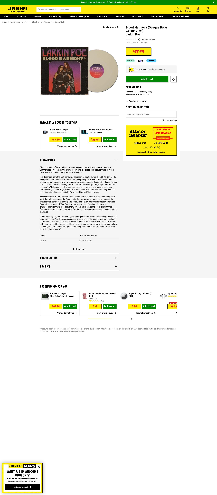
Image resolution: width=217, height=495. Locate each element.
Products (21, 16)
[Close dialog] (38, 466)
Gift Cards (137, 16)
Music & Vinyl (15, 22)
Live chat (118, 2)
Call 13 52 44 (162, 143)
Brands (37, 16)
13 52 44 (132, 2)
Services (119, 16)
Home (4, 22)
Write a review (148, 39)
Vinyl (26, 22)
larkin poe (133, 34)
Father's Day (55, 16)
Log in (137, 69)
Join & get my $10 (22, 487)
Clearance (102, 16)
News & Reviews (181, 16)
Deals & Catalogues (79, 16)
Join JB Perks (158, 16)
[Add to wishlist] (173, 79)
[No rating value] (132, 39)
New (6, 16)
